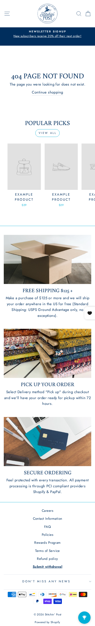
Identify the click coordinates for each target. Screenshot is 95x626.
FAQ (47, 526)
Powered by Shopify (47, 622)
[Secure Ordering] (47, 441)
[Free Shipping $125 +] (47, 259)
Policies (47, 534)
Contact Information (47, 518)
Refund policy (47, 558)
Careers (47, 510)
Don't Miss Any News (46, 581)
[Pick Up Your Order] (47, 353)
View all (48, 133)
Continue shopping (47, 92)
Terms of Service (47, 550)
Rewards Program (47, 542)
